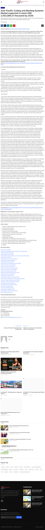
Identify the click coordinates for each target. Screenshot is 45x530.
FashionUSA (31, 469)
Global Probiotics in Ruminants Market (8, 260)
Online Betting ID (4, 469)
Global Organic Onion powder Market (8, 274)
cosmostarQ (3, 447)
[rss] (2, 501)
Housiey (6, 471)
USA (2, 471)
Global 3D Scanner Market (6, 249)
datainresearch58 (3, 354)
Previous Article (18, 325)
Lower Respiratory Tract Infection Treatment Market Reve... (33, 352)
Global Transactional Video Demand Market (9, 267)
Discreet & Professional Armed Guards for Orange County (13, 328)
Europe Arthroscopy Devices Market (8, 266)
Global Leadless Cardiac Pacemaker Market (9, 290)
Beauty (10, 469)
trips (41, 469)
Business (5, 5)
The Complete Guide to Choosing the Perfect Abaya (19, 432)
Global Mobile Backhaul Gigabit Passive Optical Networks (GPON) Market (15, 255)
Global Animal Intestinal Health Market (8, 283)
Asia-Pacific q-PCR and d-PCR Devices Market (10, 281)
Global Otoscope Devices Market (7, 275)
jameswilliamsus (11, 451)
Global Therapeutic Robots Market (7, 252)
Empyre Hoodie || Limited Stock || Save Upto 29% (19, 425)
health (7, 466)
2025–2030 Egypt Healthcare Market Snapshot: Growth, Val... (21, 449)
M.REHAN (33, 492)
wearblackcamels (11, 433)
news (11, 471)
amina (10, 440)
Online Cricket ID (27, 466)
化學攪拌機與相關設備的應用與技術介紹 (9, 446)
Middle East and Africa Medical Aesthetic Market (10, 272)
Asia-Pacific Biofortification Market (7, 287)
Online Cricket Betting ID (36, 466)
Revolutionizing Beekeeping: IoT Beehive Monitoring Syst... (38, 497)
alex (1, 374)
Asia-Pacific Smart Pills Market (7, 286)
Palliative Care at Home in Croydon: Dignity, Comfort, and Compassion (32, 328)
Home (2, 5)
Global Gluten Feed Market (6, 257)
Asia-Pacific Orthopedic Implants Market (8, 271)
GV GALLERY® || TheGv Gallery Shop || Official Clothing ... (33, 393)
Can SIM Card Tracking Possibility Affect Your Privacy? (20, 439)
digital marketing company (25, 471)
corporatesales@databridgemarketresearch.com (12, 317)
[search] (43, 2)
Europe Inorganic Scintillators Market (8, 289)
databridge (10, 336)
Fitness (21, 466)
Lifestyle (16, 466)
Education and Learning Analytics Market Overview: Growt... (10, 352)
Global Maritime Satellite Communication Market (10, 277)
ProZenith (21, 469)
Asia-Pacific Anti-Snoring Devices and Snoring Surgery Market (13, 278)
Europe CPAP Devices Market (6, 292)
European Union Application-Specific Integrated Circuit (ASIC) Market (14, 251)
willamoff (33, 500)
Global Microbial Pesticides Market (7, 261)
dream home (16, 471)
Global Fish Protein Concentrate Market (8, 264)
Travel (12, 466)
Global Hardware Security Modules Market (9, 284)
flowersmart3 (3, 415)
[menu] (1, 2)
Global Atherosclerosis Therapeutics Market (9, 258)
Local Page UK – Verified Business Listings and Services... (11, 393)
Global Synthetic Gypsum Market (7, 254)
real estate (16, 469)
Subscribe (19, 517)
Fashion (2, 466)
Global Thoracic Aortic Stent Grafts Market (9, 269)
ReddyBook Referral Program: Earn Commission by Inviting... (8, 372)
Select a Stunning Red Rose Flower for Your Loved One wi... (10, 413)
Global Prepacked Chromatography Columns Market (11, 263)
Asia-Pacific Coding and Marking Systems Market (19, 28)
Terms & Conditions (39, 526)
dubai (26, 469)
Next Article (25, 325)
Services (36, 469)
